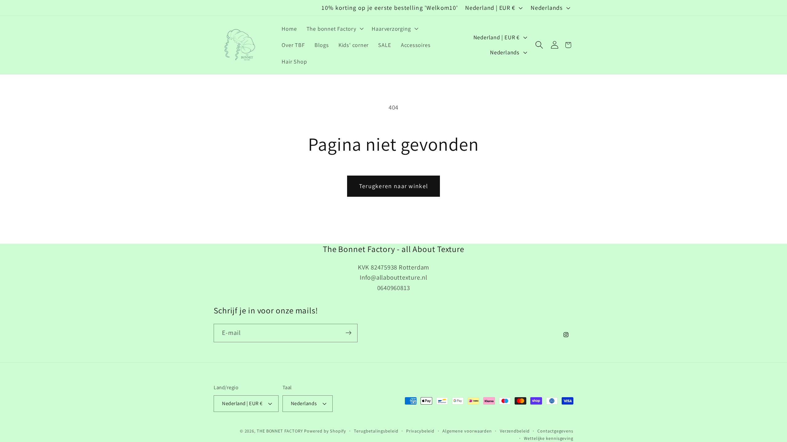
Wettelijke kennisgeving (548, 438)
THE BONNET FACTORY (280, 431)
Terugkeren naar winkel (393, 186)
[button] (334, 28)
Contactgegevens (555, 431)
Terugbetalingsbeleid (376, 431)
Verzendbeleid (515, 431)
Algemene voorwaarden (467, 431)
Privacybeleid (420, 431)
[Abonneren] (348, 333)
